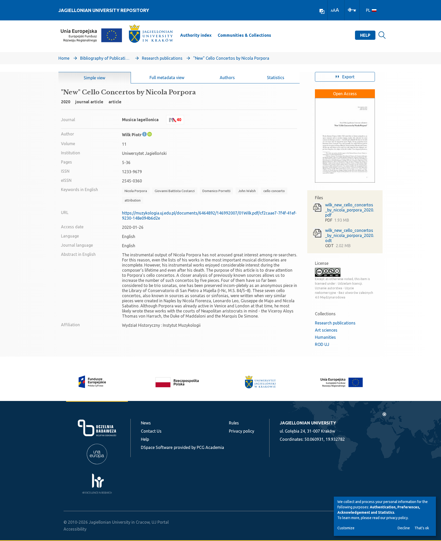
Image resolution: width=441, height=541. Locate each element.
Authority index (196, 35)
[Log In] (352, 9)
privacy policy (397, 518)
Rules (234, 423)
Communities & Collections (244, 35)
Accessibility (75, 529)
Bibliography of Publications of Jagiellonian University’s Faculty (105, 58)
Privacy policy (241, 431)
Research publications (162, 58)
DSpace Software (157, 447)
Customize (345, 528)
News (146, 423)
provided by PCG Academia (199, 447)
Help (365, 35)
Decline (404, 528)
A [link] (332, 10)
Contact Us (151, 431)
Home (63, 58)
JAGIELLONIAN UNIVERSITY (308, 423)
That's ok (421, 528)
